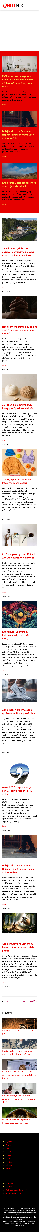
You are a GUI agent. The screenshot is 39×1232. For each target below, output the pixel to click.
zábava (4, 515)
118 (24, 1001)
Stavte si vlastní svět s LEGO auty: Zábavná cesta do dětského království (19, 1074)
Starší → (33, 1001)
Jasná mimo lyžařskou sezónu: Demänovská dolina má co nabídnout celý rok (18, 252)
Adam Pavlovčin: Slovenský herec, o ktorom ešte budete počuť (18, 947)
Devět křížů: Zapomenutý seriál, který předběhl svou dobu (17, 791)
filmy (4, 105)
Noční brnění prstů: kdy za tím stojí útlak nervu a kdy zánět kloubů (19, 330)
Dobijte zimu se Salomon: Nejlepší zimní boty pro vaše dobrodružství (18, 134)
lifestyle (5, 287)
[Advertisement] (19, 31)
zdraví (4, 204)
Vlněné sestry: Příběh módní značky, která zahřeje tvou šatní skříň (18, 1098)
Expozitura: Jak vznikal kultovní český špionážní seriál (16, 635)
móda (4, 156)
